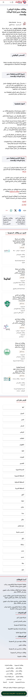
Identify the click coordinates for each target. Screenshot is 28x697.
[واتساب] (11, 210)
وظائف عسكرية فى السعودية (20, 357)
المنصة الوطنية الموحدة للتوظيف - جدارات (19, 389)
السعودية (11, 233)
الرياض (17, 250)
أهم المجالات (22, 636)
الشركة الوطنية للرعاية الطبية (20, 261)
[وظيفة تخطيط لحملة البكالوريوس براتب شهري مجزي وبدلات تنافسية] (14, 585)
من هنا (24, 171)
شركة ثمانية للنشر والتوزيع (19, 288)
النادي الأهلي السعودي (18, 312)
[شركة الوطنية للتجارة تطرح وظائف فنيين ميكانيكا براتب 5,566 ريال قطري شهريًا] (14, 596)
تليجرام (24, 201)
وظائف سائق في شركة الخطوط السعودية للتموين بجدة (8, 221)
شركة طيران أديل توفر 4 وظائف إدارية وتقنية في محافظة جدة (20, 221)
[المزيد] (7, 210)
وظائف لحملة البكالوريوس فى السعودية (19, 283)
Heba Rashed (12, 22)
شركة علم (21, 336)
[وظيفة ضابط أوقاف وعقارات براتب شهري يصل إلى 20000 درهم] (14, 591)
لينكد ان (24, 204)
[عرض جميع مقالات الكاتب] (24, 24)
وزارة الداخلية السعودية (18, 360)
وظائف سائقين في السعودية (20, 383)
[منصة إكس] (15, 210)
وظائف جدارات (16, 378)
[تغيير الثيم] (11, 2)
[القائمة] (3, 2)
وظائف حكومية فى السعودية (20, 255)
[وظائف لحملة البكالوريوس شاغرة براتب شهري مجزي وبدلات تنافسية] (14, 608)
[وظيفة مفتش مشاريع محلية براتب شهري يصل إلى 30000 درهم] (14, 602)
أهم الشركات (22, 613)
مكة (14, 250)
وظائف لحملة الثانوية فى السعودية (19, 309)
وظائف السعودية (14, 191)
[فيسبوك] (20, 210)
